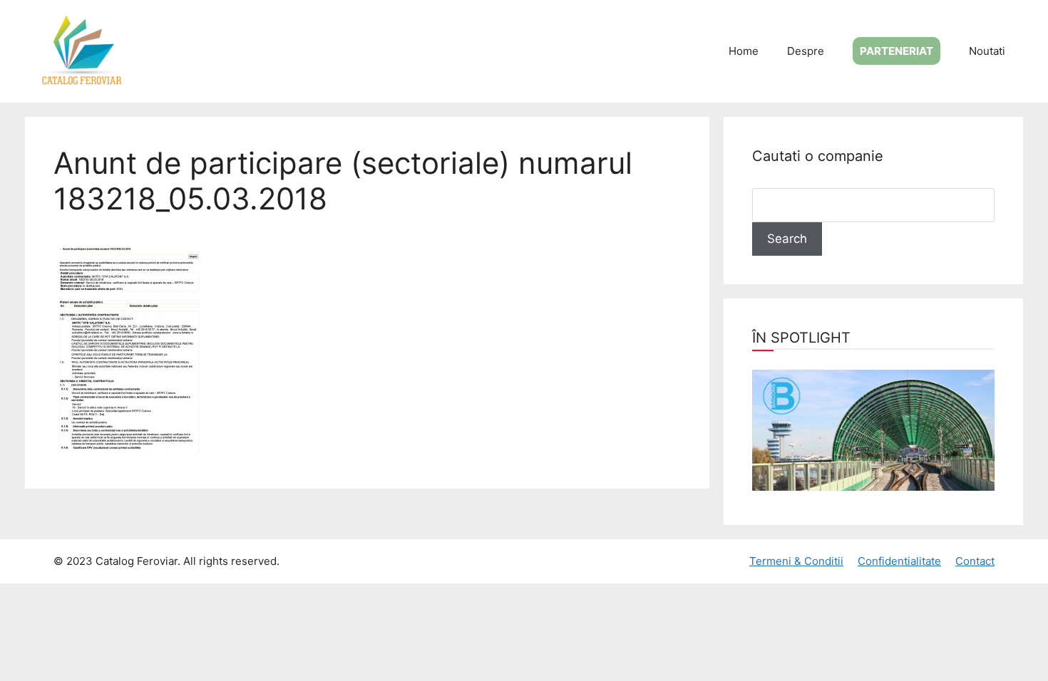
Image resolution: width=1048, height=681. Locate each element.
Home (744, 51)
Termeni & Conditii (796, 561)
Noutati (987, 51)
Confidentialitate (899, 561)
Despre (805, 51)
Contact (975, 561)
